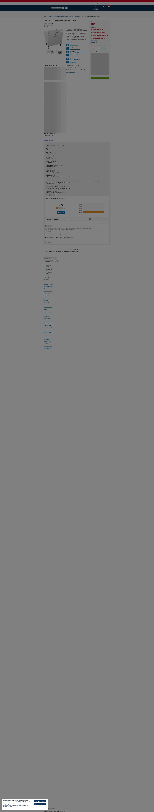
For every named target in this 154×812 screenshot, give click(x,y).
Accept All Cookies (40, 801)
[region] (25, 804)
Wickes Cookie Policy (17, 806)
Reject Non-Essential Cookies (40, 804)
